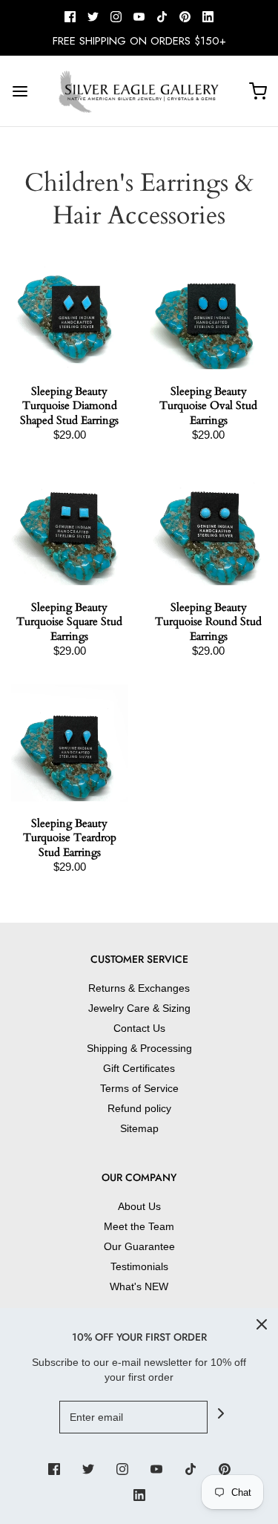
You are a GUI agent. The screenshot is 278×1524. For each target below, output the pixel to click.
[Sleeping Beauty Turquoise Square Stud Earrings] (69, 527)
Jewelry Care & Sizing (139, 1008)
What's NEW (139, 1286)
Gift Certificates (139, 1068)
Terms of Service (139, 1088)
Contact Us (139, 1028)
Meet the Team (139, 1226)
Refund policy (139, 1108)
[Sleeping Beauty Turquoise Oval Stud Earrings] (209, 311)
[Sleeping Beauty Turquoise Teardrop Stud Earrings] (69, 743)
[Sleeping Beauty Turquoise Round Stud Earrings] (209, 527)
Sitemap (139, 1128)
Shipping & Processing (139, 1048)
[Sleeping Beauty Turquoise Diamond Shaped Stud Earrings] (69, 311)
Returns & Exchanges (139, 988)
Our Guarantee (139, 1246)
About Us (139, 1206)
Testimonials (139, 1266)
